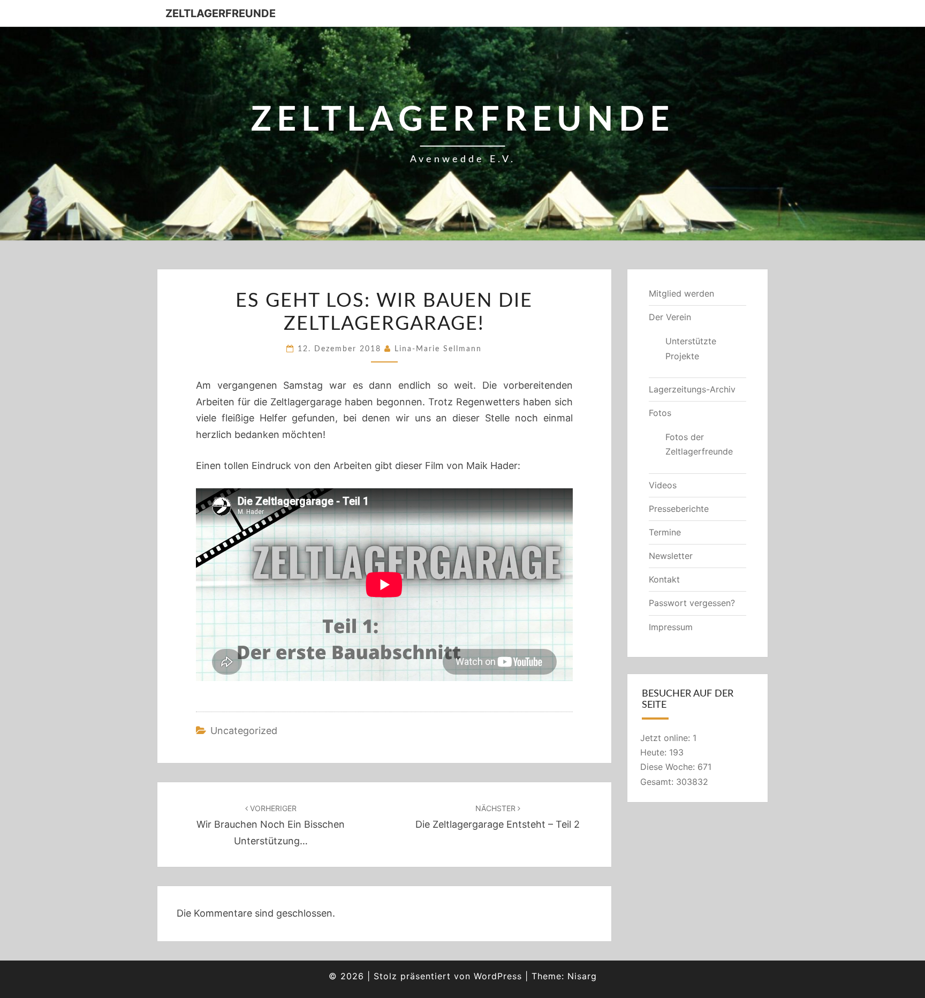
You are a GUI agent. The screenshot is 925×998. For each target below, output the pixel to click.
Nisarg (582, 976)
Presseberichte (679, 508)
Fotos (660, 412)
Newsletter (671, 555)
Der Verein (670, 317)
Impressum (671, 627)
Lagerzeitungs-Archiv (692, 389)
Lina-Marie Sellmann (438, 349)
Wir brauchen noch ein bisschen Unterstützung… (270, 825)
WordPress (498, 976)
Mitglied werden (681, 293)
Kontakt (664, 579)
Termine (665, 532)
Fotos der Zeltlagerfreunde (699, 444)
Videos (663, 485)
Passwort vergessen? (692, 603)
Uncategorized (243, 730)
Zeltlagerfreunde (220, 13)
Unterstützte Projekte (690, 348)
